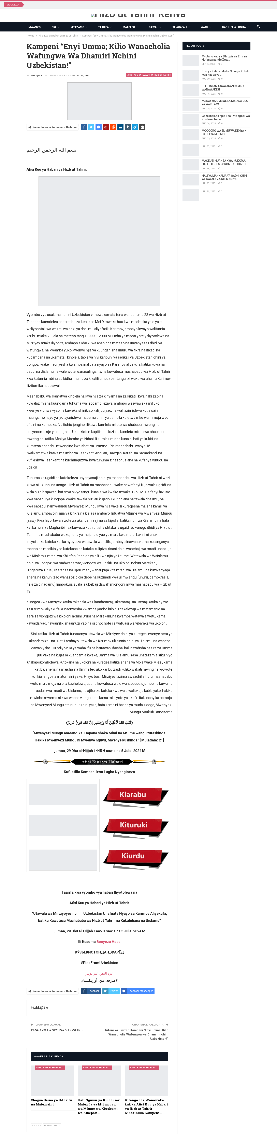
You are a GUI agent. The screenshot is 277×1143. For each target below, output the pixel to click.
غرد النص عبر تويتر (99, 973)
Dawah (154, 27)
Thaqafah (180, 27)
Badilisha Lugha (234, 27)
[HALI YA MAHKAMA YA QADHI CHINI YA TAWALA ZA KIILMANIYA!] (191, 179)
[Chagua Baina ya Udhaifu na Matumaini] (52, 1080)
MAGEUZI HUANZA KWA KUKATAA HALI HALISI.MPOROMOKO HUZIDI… (225, 162)
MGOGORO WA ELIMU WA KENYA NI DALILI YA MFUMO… (224, 132)
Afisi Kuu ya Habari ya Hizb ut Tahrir (149, 75)
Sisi (54, 27)
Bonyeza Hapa (108, 941)
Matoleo (129, 27)
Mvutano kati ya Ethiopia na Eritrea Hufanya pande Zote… (224, 58)
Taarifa (103, 27)
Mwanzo (34, 27)
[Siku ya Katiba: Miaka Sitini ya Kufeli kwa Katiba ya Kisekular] (191, 75)
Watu (204, 27)
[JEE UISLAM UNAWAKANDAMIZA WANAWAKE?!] (191, 90)
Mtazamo (77, 27)
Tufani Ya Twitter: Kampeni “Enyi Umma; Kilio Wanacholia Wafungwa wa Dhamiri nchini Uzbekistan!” (136, 1034)
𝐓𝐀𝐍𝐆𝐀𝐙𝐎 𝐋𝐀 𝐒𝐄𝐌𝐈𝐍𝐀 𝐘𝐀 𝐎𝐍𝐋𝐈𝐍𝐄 (57, 1030)
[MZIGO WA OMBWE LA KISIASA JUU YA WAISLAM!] (191, 105)
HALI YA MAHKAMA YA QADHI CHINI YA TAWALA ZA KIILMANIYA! (225, 177)
